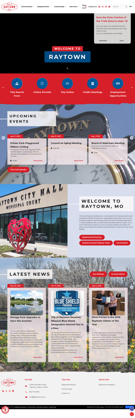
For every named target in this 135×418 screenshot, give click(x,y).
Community (59, 7)
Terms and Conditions (42, 407)
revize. (102, 407)
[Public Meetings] (67, 88)
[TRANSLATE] (131, 6)
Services (73, 7)
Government (26, 7)
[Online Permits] (17, 88)
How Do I (84, 6)
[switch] (67, 68)
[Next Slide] (132, 88)
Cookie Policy (52, 407)
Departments (43, 7)
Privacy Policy (31, 407)
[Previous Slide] (3, 88)
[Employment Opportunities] (93, 88)
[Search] (126, 6)
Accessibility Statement (20, 407)
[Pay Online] (42, 88)
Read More (103, 41)
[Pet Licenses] (118, 88)
